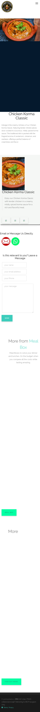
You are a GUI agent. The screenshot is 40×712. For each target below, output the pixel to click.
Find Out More (11, 681)
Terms (6, 707)
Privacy (11, 707)
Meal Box (9, 512)
